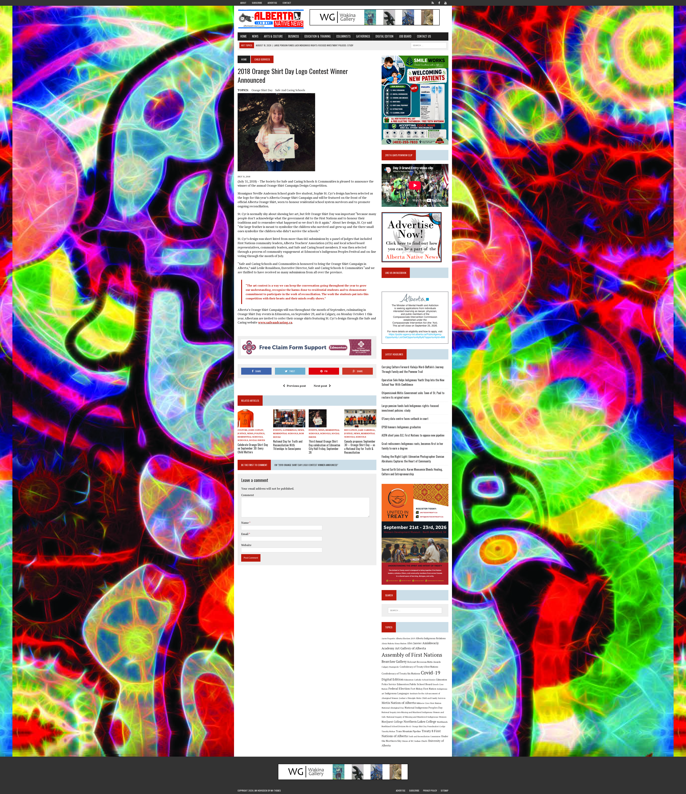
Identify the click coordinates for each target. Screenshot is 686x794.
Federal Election (399, 689)
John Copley (255, 430)
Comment (247, 495)
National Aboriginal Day (393, 707)
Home (243, 36)
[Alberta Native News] (271, 19)
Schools (243, 440)
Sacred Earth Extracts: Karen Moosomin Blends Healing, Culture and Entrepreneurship (412, 471)
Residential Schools (250, 436)
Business (293, 36)
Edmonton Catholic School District (420, 679)
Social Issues (257, 440)
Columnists (343, 36)
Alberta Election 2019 (405, 638)
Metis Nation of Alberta (399, 703)
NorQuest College (392, 721)
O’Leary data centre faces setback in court (405, 418)
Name (245, 523)
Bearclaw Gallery (394, 661)
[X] (433, 2)
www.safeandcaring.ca (275, 322)
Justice (242, 433)
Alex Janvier (414, 643)
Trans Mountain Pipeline (408, 731)
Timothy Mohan (388, 731)
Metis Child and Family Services (431, 698)
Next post (320, 386)
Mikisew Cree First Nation (428, 703)
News (255, 36)
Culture (242, 430)
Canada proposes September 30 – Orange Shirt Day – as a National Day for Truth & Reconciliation (359, 447)
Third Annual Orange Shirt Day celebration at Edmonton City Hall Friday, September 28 (324, 447)
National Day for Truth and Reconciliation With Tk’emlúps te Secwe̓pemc (287, 445)
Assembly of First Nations (412, 654)
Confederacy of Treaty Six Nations (401, 673)
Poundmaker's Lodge (436, 726)
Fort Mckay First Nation (423, 688)
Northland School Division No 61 (396, 726)
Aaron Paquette (388, 638)
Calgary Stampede (390, 666)
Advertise (272, 2)
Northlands (442, 721)
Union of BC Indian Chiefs (414, 740)
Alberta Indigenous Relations (431, 638)
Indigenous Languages (397, 693)
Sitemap (444, 790)
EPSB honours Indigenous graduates (401, 427)
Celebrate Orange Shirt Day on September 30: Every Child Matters (253, 448)
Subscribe (257, 2)
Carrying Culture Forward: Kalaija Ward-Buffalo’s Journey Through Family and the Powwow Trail (412, 369)
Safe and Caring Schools (290, 90)
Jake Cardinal (366, 430)
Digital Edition (384, 36)
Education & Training (317, 36)
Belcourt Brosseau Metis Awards (424, 662)
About (243, 2)
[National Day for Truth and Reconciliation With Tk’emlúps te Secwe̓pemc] (289, 425)
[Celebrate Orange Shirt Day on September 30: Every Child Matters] (245, 425)
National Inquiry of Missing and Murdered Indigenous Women (416, 716)
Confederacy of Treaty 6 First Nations (419, 666)
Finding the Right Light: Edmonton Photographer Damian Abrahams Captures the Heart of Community (413, 458)
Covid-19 (430, 672)
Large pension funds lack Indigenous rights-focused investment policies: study (410, 408)
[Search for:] (415, 610)
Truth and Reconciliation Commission (424, 736)
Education (350, 430)
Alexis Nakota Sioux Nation (394, 643)
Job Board (405, 36)
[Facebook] (439, 2)
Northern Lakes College (420, 721)
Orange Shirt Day (262, 90)
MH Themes (276, 790)
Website (246, 545)
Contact (287, 2)
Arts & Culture (273, 36)
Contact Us (424, 36)
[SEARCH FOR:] (429, 45)
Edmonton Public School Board (414, 684)
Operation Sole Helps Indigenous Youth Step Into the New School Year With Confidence (413, 382)
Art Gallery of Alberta (410, 648)
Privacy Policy (430, 790)
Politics (259, 433)
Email (245, 534)
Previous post (296, 386)
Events (277, 430)
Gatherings (363, 36)
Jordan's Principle (407, 698)
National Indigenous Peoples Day (424, 707)
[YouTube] (445, 2)
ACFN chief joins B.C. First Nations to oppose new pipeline (413, 435)
